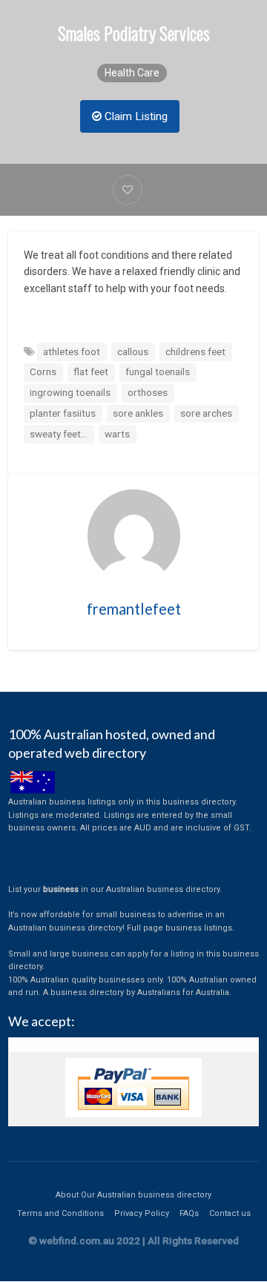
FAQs (189, 1213)
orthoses (148, 392)
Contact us (230, 1213)
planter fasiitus (63, 413)
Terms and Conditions (60, 1213)
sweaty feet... (59, 434)
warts (117, 434)
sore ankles (138, 413)
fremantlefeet (134, 609)
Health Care (132, 73)
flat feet (90, 371)
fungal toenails (157, 371)
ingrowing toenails (70, 392)
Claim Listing (135, 116)
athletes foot (71, 351)
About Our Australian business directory (133, 1195)
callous (132, 351)
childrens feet (195, 351)
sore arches (206, 413)
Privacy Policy (141, 1213)
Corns (43, 371)
